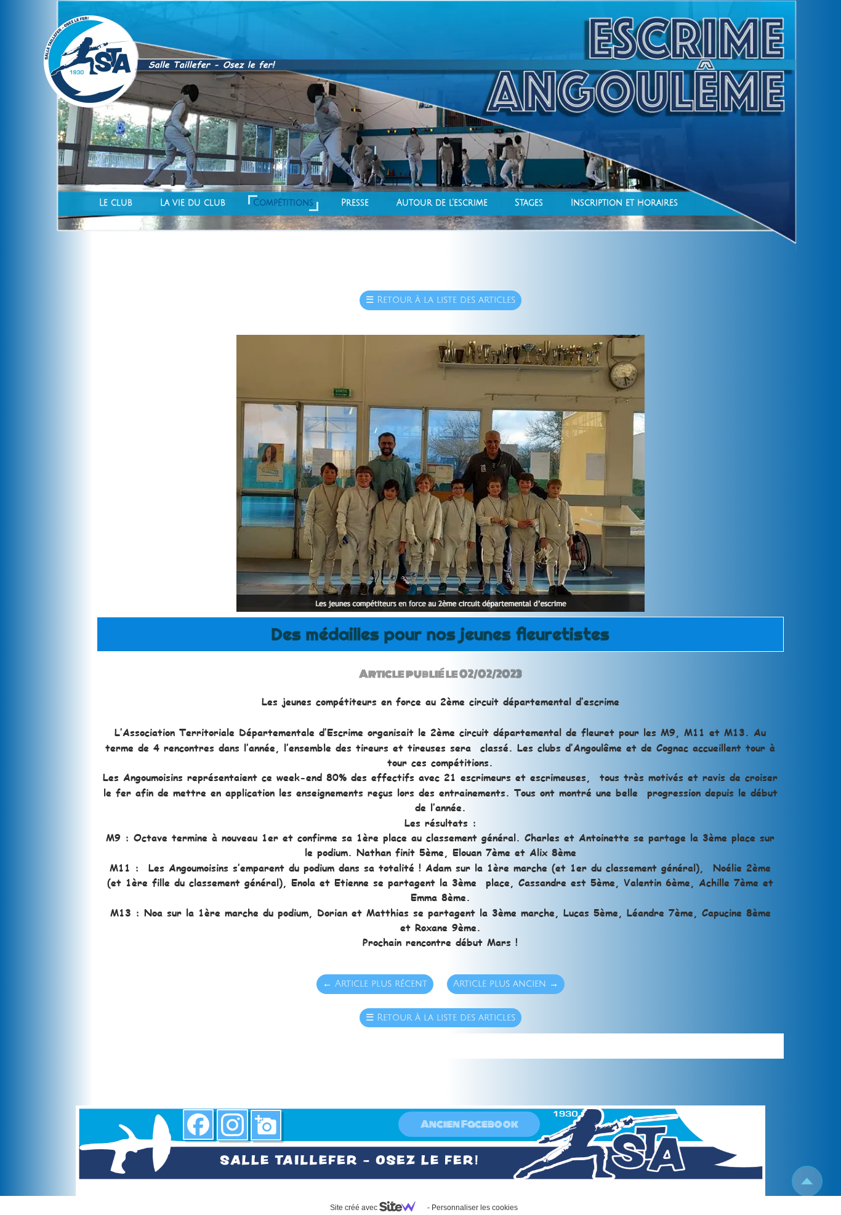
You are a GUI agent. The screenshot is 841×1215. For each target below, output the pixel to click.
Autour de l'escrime (442, 202)
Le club (115, 202)
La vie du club (192, 202)
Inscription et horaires (624, 202)
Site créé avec (354, 1207)
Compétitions (283, 202)
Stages (529, 202)
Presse (355, 202)
